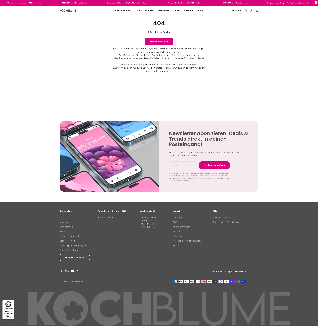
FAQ (175, 222)
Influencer (178, 236)
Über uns (177, 217)
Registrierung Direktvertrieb (227, 222)
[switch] (8, 316)
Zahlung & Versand (69, 236)
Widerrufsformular (75, 257)
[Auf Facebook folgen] (61, 271)
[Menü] (12, 301)
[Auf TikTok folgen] (76, 271)
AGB (62, 217)
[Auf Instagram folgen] (65, 271)
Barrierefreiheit (67, 241)
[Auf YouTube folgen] (73, 271)
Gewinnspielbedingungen (73, 245)
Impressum (65, 222)
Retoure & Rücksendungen (187, 241)
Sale (177, 10)
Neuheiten (164, 10)
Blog (200, 10)
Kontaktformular (181, 227)
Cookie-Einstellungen (70, 250)
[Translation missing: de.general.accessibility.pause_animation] (316, 3)
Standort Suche (106, 217)
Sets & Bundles (145, 10)
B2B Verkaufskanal (222, 217)
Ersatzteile (178, 245)
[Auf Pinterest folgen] (69, 271)
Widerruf (64, 231)
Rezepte (188, 10)
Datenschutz (66, 227)
